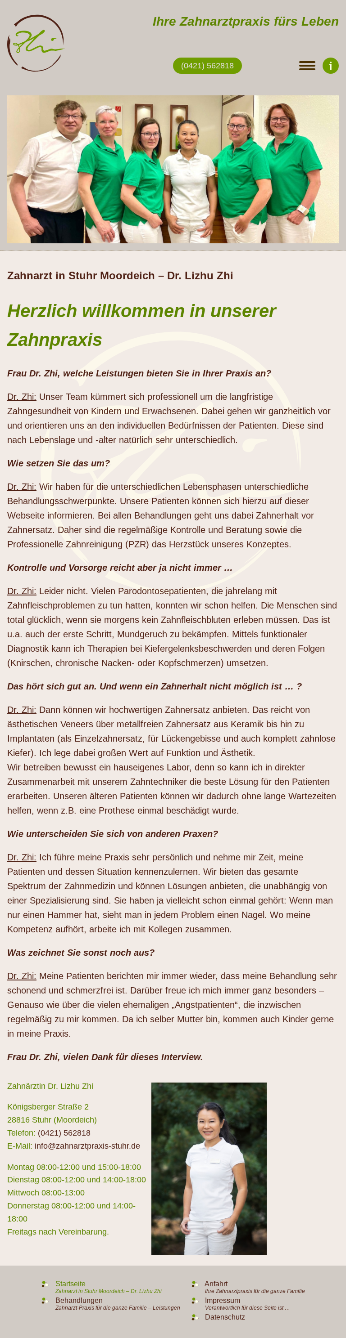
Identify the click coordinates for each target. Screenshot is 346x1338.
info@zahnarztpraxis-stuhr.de (87, 1145)
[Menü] (307, 66)
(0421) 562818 (207, 65)
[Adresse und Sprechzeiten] (331, 66)
